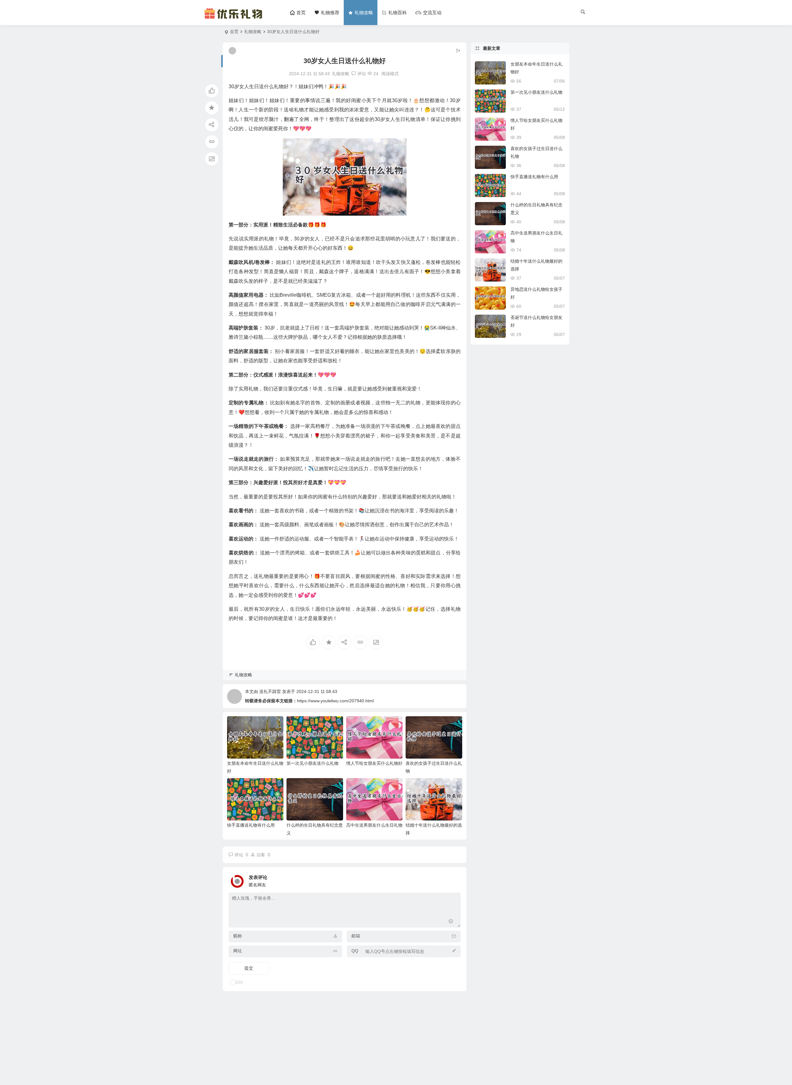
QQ (354, 950)
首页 (234, 31)
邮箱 (355, 935)
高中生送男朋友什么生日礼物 (374, 825)
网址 (237, 950)
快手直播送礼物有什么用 (251, 825)
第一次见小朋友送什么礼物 (312, 763)
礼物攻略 (252, 31)
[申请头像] (454, 879)
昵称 (237, 935)
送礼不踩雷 (270, 691)
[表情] (451, 922)
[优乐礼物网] (234, 18)
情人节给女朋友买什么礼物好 (374, 763)
